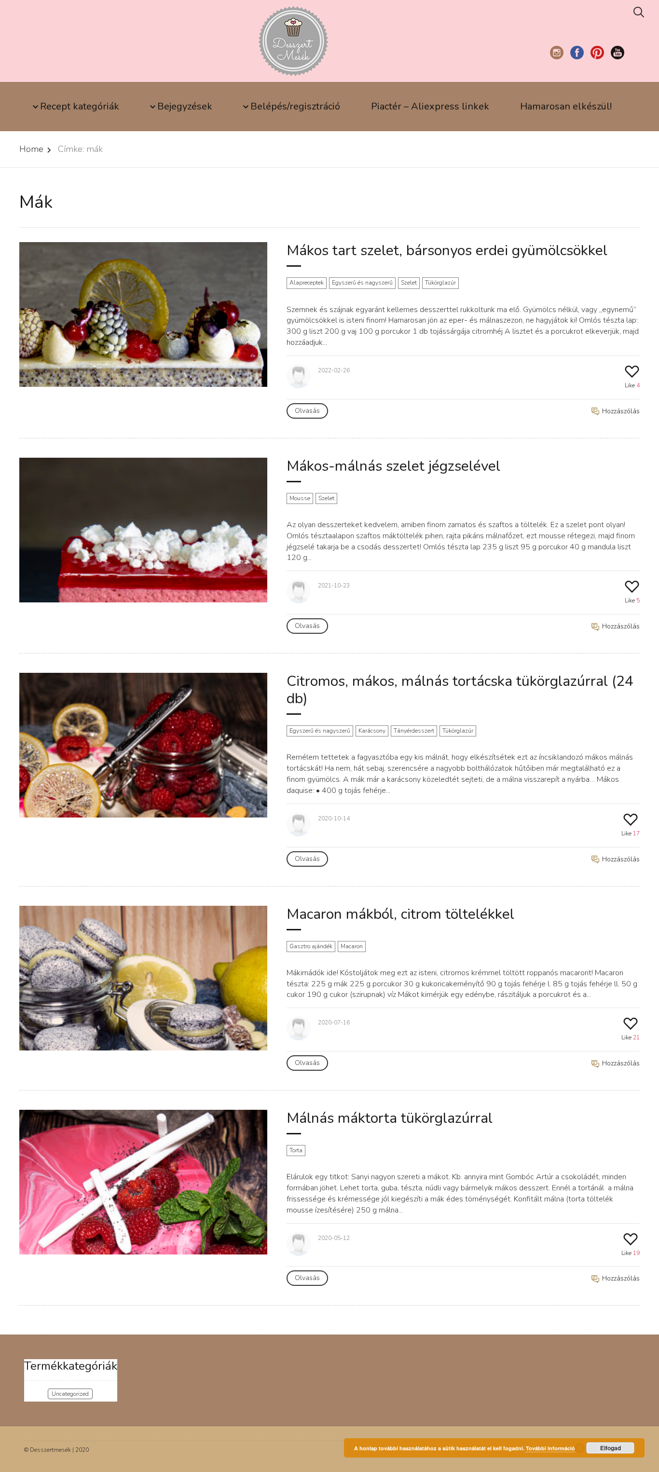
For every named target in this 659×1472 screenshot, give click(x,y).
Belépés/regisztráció (295, 106)
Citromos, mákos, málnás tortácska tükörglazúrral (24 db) (460, 690)
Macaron (352, 946)
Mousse (299, 498)
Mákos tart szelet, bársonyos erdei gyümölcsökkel (447, 250)
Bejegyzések (184, 106)
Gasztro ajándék (310, 946)
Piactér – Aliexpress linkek (430, 106)
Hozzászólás (620, 411)
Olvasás (307, 410)
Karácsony (371, 731)
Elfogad (610, 1448)
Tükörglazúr (440, 282)
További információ (550, 1448)
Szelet (409, 282)
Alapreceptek (306, 282)
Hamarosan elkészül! (566, 106)
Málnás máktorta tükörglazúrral (390, 1118)
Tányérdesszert (414, 731)
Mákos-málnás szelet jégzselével (393, 466)
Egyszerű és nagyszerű (362, 282)
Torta (295, 1150)
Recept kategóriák (79, 106)
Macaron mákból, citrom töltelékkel (400, 914)
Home (31, 149)
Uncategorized (70, 1394)
